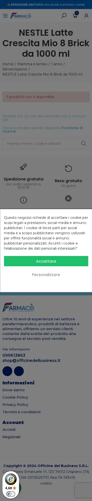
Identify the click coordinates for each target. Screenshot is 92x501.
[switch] (10, 494)
